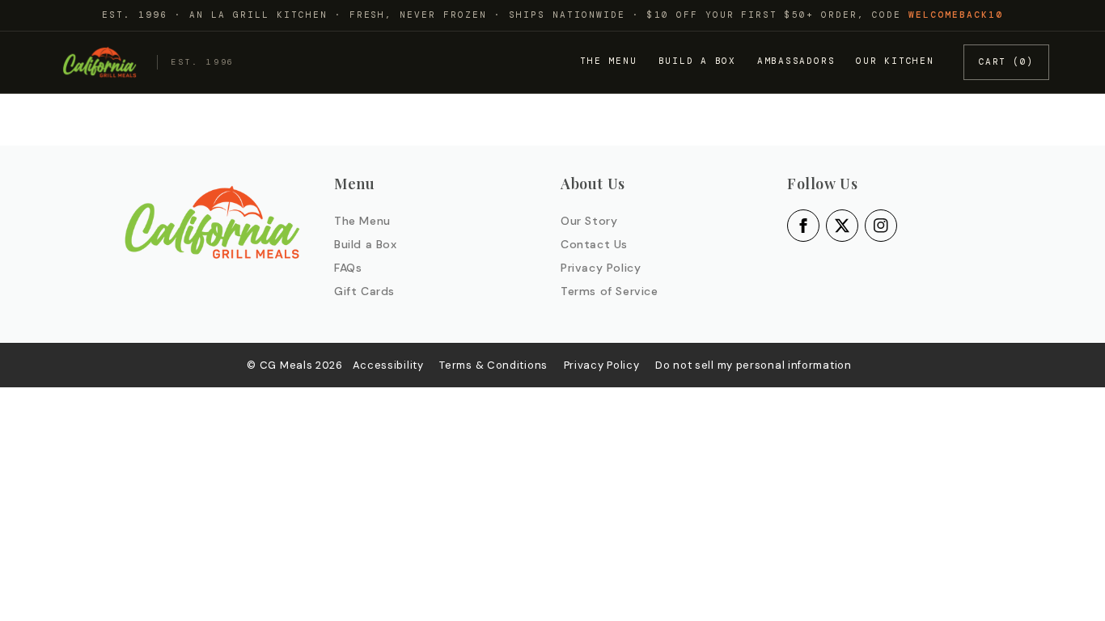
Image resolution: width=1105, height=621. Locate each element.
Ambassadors (796, 60)
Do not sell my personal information (753, 365)
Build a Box (697, 60)
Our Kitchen (895, 60)
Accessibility (388, 365)
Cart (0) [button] (1006, 61)
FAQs (348, 267)
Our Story (589, 220)
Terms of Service (609, 291)
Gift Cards (364, 291)
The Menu (608, 60)
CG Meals (287, 365)
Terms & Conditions (493, 365)
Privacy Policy (601, 267)
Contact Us (594, 244)
